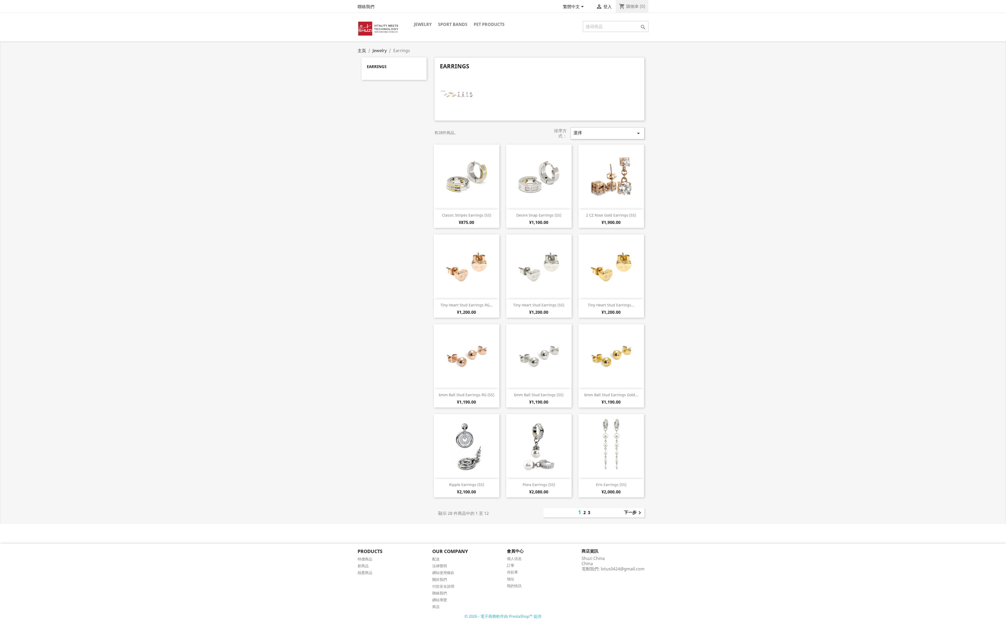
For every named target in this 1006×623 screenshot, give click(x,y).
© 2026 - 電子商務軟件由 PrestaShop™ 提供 (503, 616)
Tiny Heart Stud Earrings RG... (466, 304)
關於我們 (439, 579)
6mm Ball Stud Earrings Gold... (611, 394)
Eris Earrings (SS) (611, 484)
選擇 (607, 133)
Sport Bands (452, 24)
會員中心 (515, 551)
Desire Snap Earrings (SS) (538, 215)
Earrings (376, 66)
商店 (436, 606)
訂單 (510, 565)
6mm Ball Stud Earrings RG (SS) (466, 394)
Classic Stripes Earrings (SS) (466, 215)
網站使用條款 (443, 572)
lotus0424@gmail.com (622, 569)
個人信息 (514, 558)
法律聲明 (439, 565)
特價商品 (365, 558)
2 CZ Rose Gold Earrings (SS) (611, 215)
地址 (510, 578)
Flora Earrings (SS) (539, 484)
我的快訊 (514, 585)
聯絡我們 (366, 6)
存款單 (512, 572)
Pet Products (489, 24)
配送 (436, 558)
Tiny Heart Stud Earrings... (611, 304)
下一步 (633, 513)
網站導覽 (439, 599)
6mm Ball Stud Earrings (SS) (539, 394)
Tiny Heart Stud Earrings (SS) (538, 304)
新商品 (363, 565)
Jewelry (423, 24)
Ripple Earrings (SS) (466, 484)
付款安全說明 (443, 586)
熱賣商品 (365, 572)
